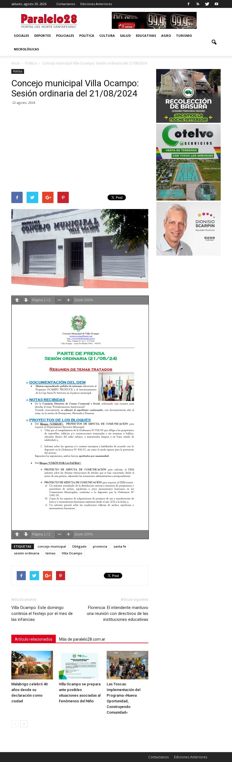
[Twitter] (207, 4)
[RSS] (198, 4)
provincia (100, 546)
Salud (125, 35)
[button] (214, 42)
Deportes (42, 35)
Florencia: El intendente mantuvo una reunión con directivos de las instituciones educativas (117, 613)
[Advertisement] (79, 149)
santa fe (119, 546)
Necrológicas (26, 49)
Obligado (79, 546)
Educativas (146, 35)
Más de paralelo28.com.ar (82, 639)
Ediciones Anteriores (96, 4)
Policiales (65, 35)
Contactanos (65, 4)
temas (50, 553)
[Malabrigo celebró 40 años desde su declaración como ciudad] (32, 665)
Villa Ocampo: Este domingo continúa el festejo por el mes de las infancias (42, 613)
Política (86, 35)
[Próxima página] (26, 300)
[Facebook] (188, 4)
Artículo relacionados (33, 639)
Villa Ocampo (72, 553)
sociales (21, 35)
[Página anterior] (17, 300)
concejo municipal (52, 546)
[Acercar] (68, 300)
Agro (166, 35)
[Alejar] (59, 300)
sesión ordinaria (26, 553)
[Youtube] (216, 4)
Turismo (184, 35)
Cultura (107, 35)
